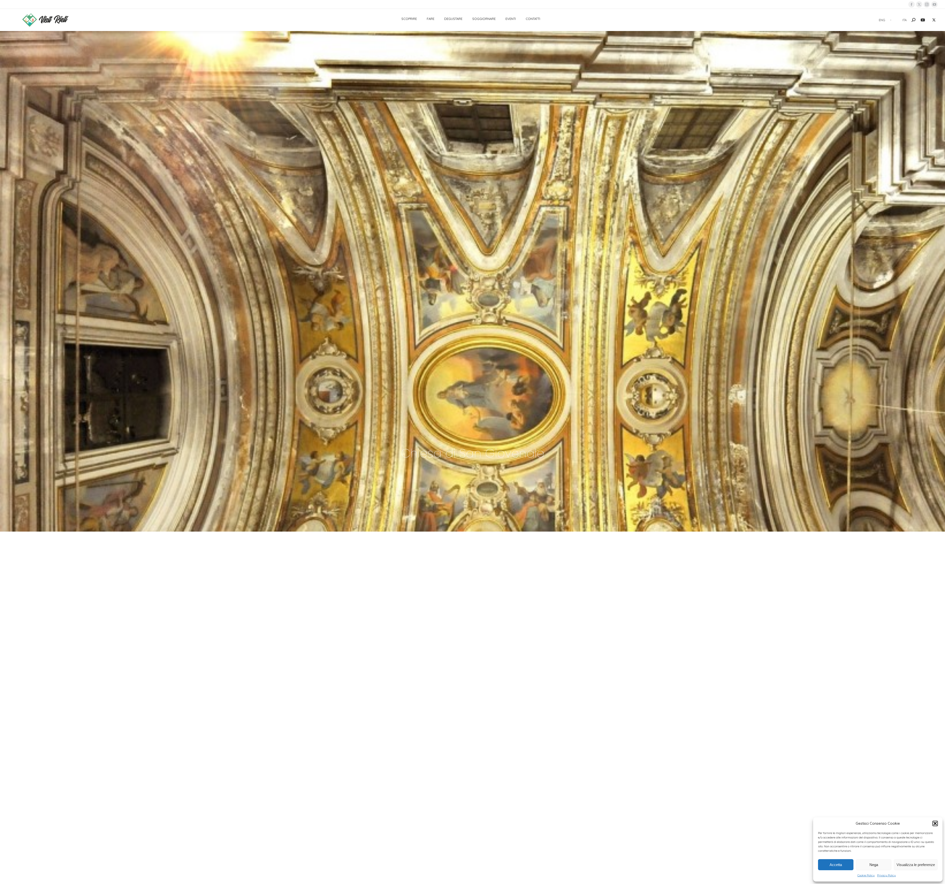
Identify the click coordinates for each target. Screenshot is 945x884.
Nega (873, 865)
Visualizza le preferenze (916, 865)
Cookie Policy (866, 875)
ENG (882, 20)
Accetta (836, 865)
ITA (904, 20)
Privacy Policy (886, 875)
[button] (935, 823)
